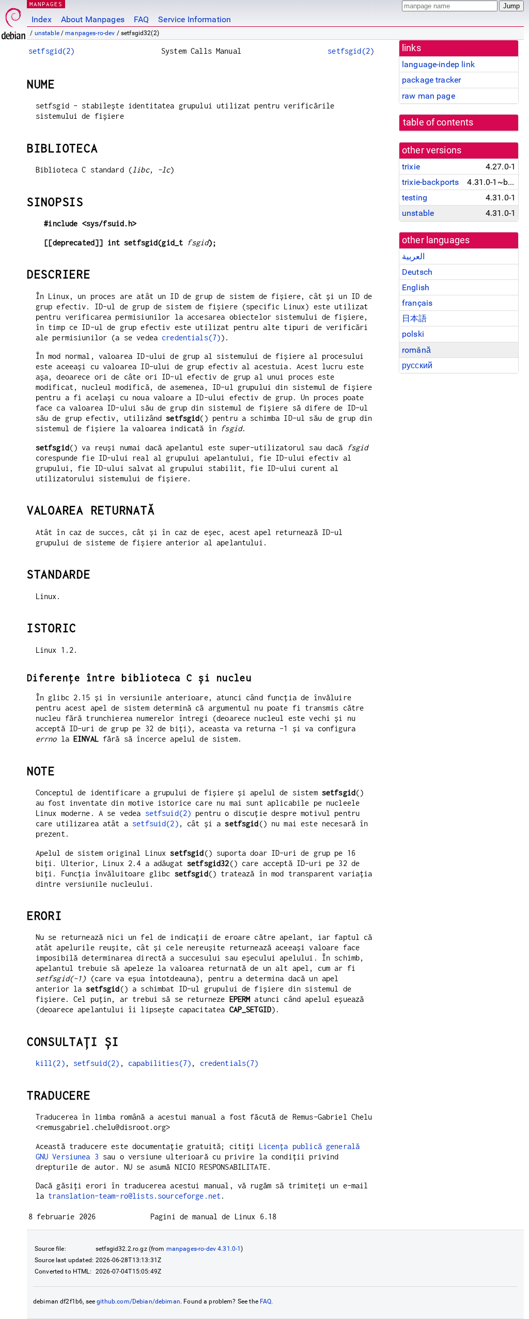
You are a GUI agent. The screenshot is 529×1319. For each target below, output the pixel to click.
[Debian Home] (13, 21)
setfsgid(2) (51, 50)
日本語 (414, 318)
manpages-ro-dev (90, 33)
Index (42, 19)
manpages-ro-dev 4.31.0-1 (203, 1248)
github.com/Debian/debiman (138, 1301)
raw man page (428, 96)
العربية (413, 256)
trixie (411, 166)
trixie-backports (430, 182)
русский (417, 365)
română (416, 350)
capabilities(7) (159, 1063)
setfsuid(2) (168, 813)
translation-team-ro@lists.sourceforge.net (134, 1195)
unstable (47, 33)
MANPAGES (46, 4)
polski (413, 334)
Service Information (194, 19)
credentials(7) (191, 337)
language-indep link (438, 64)
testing (414, 197)
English (415, 287)
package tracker (431, 80)
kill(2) (50, 1063)
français (417, 303)
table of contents (438, 122)
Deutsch (417, 272)
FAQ (141, 19)
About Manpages (93, 19)
